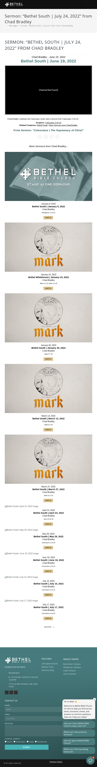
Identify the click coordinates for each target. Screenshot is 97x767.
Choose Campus (12, 739)
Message (9, 723)
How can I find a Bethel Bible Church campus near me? (76, 724)
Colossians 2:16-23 (53, 123)
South (9, 742)
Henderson (42, 742)
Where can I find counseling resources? (76, 750)
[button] (81, 4)
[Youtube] (11, 692)
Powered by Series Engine (48, 633)
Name (7, 705)
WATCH (48, 218)
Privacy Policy (56, 762)
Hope (31, 742)
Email (7, 714)
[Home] (5, 25)
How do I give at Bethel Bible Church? (76, 741)
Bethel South (42, 125)
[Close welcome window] (94, 699)
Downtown (21, 742)
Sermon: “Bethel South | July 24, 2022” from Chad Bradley (47, 25)
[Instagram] (7, 692)
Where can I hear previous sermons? (75, 733)
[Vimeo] (16, 692)
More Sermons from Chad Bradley (63, 125)
